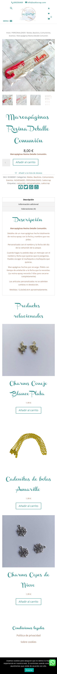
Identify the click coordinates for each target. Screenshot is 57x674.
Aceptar (29, 670)
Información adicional (28, 204)
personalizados (33, 183)
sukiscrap (45, 183)
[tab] (28, 199)
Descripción (28, 199)
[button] (6, 17)
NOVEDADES (19, 180)
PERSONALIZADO (19, 32)
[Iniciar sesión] (50, 8)
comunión (21, 183)
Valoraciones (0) (28, 209)
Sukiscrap (46, 180)
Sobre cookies (28, 641)
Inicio (8, 32)
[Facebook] (20, 187)
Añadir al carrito (25, 162)
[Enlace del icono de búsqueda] (11, 9)
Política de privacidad (29, 635)
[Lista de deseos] (50, 13)
